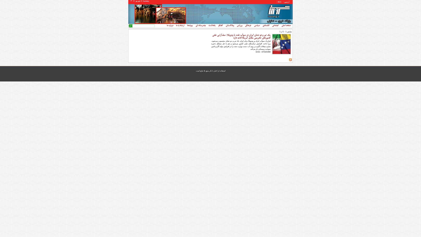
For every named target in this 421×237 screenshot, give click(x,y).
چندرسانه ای (201, 26)
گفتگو (220, 26)
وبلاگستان (230, 26)
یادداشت (212, 26)
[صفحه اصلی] (210, 23)
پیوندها (190, 26)
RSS (279, 2)
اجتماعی (275, 26)
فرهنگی (248, 26)
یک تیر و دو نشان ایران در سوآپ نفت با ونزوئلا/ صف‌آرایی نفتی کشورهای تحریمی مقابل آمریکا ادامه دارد (241, 37)
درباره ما (170, 26)
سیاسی (257, 26)
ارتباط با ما (180, 26)
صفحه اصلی (286, 26)
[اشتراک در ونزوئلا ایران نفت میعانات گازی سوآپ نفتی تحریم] (290, 60)
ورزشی (239, 26)
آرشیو (287, 2)
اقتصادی (266, 26)
